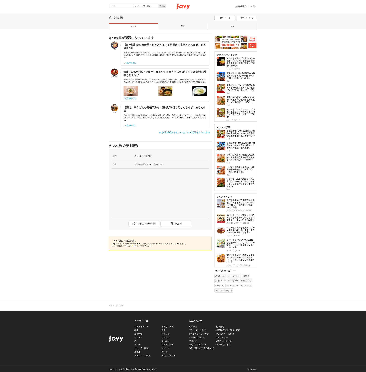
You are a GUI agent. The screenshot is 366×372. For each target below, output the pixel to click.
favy (110, 305)
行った (226, 18)
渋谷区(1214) (246, 281)
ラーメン (166, 337)
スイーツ (166, 348)
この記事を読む (130, 63)
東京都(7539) (220, 276)
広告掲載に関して (197, 337)
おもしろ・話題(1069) (223, 290)
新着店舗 (166, 334)
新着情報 (138, 334)
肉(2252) (245, 276)
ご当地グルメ (168, 344)
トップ (133, 27)
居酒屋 (137, 352)
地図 (232, 26)
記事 (183, 26)
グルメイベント (141, 326)
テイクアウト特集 (142, 355)
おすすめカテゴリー (224, 271)
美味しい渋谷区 (169, 355)
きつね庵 (116, 17)
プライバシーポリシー (199, 330)
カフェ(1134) (246, 286)
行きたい (248, 18)
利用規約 (220, 326)
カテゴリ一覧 (141, 321)
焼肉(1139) (219, 286)
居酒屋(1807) (220, 281)
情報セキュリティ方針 (199, 334)
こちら (133, 246)
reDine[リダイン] (223, 344)
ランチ (137, 344)
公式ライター (222, 337)
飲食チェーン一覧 (224, 341)
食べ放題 (166, 341)
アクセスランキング (227, 55)
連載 (164, 330)
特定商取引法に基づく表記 (228, 330)
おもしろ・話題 (141, 348)
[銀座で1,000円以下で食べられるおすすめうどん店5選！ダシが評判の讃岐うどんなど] (131, 91)
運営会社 (193, 326)
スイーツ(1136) (232, 286)
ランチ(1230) (233, 281)
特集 (136, 330)
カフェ (165, 352)
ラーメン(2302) (234, 276)
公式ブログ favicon (197, 344)
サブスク (138, 337)
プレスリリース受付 (225, 334)
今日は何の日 (168, 326)
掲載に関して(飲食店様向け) (201, 348)
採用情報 (193, 341)
